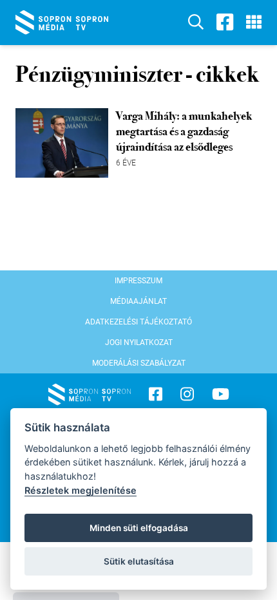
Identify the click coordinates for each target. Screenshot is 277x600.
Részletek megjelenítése (80, 490)
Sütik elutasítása (139, 561)
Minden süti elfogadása (139, 528)
